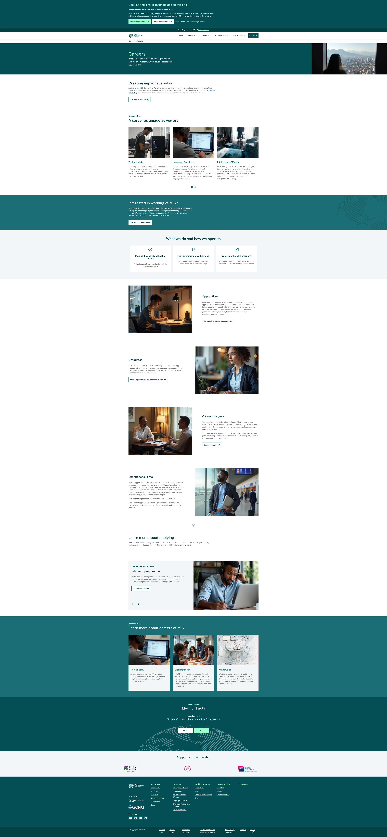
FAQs (197, 798)
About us (191, 35)
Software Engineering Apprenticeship (218, 321)
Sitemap (243, 830)
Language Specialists (184, 162)
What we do (225, 669)
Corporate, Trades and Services (181, 805)
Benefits (198, 791)
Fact (202, 730)
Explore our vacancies (138, 100)
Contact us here (203, 30)
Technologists (135, 162)
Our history (155, 791)
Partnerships (155, 802)
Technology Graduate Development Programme (148, 380)
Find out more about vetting (140, 222)
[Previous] (132, 603)
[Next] (138, 603)
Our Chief (154, 795)
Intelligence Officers (228, 162)
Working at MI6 (220, 35)
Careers (205, 35)
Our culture (199, 788)
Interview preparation (141, 588)
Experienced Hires (179, 810)
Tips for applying (223, 795)
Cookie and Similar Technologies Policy (190, 22)
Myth (185, 730)
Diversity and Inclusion (203, 795)
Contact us (253, 35)
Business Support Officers (179, 796)
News (153, 805)
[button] (192, 187)
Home (181, 35)
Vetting (219, 791)
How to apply (238, 35)
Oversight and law (157, 798)
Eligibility (220, 788)
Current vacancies (210, 445)
